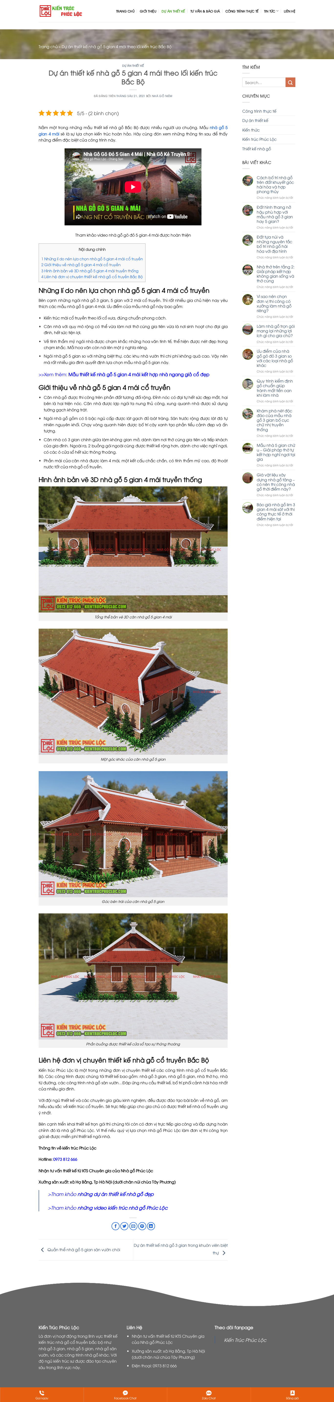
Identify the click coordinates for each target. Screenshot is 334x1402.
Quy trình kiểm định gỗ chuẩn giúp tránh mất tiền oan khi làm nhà (275, 388)
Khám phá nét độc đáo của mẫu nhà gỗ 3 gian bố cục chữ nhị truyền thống (274, 420)
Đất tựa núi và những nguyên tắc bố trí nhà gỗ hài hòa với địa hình (274, 244)
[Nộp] (290, 82)
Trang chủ (125, 11)
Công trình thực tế (242, 11)
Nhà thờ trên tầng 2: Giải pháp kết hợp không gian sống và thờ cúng (275, 273)
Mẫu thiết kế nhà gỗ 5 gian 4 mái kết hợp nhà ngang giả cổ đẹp (139, 374)
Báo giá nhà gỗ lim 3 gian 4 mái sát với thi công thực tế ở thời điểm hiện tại (276, 511)
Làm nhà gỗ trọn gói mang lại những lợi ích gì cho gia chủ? (276, 331)
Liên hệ (289, 11)
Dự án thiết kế (173, 11)
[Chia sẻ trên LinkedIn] (151, 1226)
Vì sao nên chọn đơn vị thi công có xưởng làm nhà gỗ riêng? (274, 303)
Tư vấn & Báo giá (205, 11)
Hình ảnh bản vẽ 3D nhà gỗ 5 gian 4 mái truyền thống (89, 270)
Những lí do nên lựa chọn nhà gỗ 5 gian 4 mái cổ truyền (92, 258)
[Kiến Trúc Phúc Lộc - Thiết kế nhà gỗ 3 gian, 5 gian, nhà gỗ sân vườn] (61, 11)
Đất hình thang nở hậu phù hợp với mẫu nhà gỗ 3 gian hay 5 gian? (275, 214)
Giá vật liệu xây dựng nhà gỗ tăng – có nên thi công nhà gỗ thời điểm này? (276, 481)
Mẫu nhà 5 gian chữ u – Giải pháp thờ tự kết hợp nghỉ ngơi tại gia (276, 452)
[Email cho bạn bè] (133, 1226)
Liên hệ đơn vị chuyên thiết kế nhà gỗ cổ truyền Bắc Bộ (92, 276)
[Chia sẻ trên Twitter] (124, 1226)
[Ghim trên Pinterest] (142, 1226)
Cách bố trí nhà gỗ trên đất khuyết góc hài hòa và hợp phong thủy (275, 184)
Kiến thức (251, 129)
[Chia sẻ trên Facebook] (115, 1226)
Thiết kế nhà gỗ (256, 148)
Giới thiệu (148, 11)
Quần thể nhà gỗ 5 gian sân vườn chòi (83, 1249)
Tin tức (269, 11)
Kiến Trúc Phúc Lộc (245, 1339)
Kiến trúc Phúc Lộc (259, 139)
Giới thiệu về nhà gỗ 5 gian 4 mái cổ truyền (81, 264)
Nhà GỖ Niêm (162, 96)
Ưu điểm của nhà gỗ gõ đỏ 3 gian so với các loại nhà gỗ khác (275, 358)
